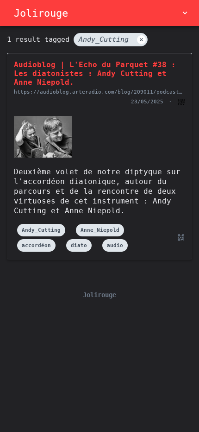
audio (115, 245)
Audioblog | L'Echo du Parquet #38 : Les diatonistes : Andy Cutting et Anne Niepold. (95, 73)
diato (79, 245)
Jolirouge (41, 13)
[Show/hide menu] (184, 13)
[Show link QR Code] (179, 237)
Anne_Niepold (100, 230)
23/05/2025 (147, 102)
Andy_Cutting (111, 39)
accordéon (36, 245)
